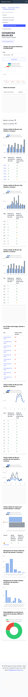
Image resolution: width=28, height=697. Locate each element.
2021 (5, 165)
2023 (5, 171)
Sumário (4, 15)
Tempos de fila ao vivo (8, 17)
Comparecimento (6, 29)
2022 (5, 168)
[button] (26, 1)
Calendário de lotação (8, 20)
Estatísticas (5, 22)
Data (4, 52)
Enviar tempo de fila (8, 41)
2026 (5, 179)
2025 (5, 176)
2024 (5, 173)
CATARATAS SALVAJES (10, 25)
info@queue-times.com (15, 670)
